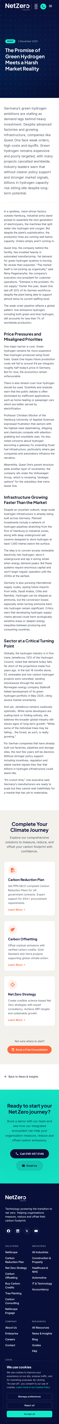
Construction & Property (41, 1260)
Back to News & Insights (23, 1076)
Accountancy (40, 1289)
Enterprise (11, 1333)
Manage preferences (29, 1396)
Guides (36, 1345)
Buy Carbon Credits (12, 1285)
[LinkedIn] (17, 1231)
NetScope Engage (11, 1310)
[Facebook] (8, 1231)
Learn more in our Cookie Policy (33, 1387)
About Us (11, 1327)
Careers (10, 1339)
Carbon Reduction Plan (14, 1260)
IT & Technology (42, 1283)
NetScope (11, 1252)
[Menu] (50, 6)
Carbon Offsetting (11, 1275)
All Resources (40, 1327)
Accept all (29, 1414)
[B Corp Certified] (36, 6)
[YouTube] (36, 1231)
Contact (10, 1345)
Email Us (31, 1165)
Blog (35, 1339)
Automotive (39, 1277)
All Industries (40, 1252)
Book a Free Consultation (32, 1049)
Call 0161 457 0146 (32, 1153)
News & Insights (42, 1333)
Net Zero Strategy (16, 1267)
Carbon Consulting (12, 1301)
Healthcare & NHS (40, 1269)
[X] (27, 1231)
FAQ (34, 1351)
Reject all (29, 1405)
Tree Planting (13, 1293)
